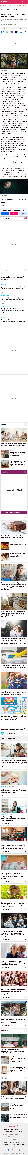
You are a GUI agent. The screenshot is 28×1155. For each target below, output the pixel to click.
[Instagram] (14, 213)
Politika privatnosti (16, 1144)
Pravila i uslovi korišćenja (14, 1142)
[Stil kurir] (25, 1137)
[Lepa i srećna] (4, 1137)
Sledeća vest (20, 199)
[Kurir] (11, 1134)
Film (3, 205)
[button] (25, 24)
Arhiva (14, 1146)
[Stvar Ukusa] (22, 1134)
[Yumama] (4, 2)
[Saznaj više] (25, 424)
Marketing (24, 1144)
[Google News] (23, 213)
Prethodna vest (8, 199)
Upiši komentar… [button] (10, 733)
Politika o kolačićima (6, 1144)
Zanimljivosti (14, 9)
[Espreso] (16, 1134)
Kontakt (23, 1142)
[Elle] (14, 1137)
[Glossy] (14, 1139)
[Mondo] (5, 1134)
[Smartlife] (20, 1137)
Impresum (5, 1142)
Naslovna (3, 9)
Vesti (8, 9)
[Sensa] (9, 1137)
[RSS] (15, 1150)
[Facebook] (5, 213)
